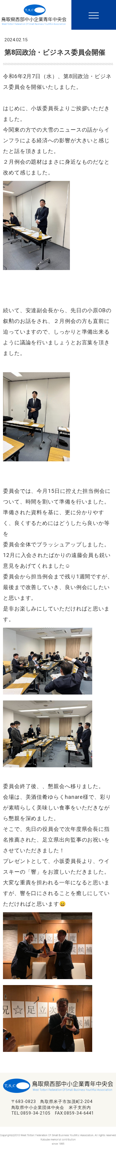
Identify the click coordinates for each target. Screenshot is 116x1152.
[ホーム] (33, 12)
